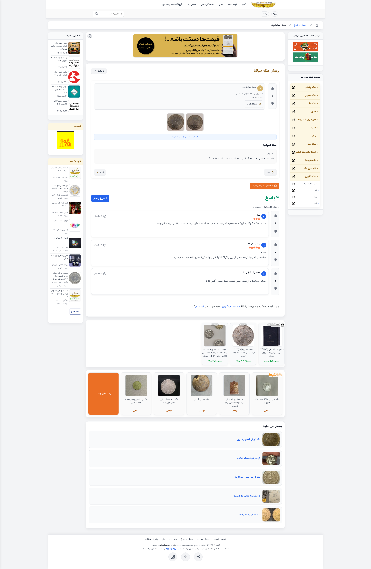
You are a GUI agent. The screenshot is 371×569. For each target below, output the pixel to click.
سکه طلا (312, 104)
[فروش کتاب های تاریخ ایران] (305, 61)
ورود (275, 14)
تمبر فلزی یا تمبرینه (307, 120)
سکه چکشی (310, 87)
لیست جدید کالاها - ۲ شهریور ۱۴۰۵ (59, 59)
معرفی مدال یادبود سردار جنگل (59, 257)
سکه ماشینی (310, 95)
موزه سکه (311, 144)
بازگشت (101, 71)
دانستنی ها (310, 160)
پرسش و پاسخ (187, 539)
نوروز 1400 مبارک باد (61, 238)
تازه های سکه (309, 168)
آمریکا (315, 203)
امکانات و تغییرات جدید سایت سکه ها (59, 169)
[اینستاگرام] (172, 556)
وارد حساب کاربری (230, 306)
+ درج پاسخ (100, 198)
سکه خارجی (310, 177)
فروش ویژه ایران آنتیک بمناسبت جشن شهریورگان (59, 46)
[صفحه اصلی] (317, 25)
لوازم (314, 136)
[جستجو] (96, 14)
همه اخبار (75, 311)
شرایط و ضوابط (219, 539)
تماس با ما (173, 539)
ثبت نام (265, 14)
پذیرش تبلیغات (151, 539)
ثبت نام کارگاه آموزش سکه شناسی (60, 205)
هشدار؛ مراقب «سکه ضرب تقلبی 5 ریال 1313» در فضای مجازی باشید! (59, 278)
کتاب (313, 128)
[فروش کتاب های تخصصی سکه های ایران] (305, 50)
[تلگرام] (198, 556)
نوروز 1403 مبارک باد (60, 220)
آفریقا (315, 190)
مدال (313, 112)
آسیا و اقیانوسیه (310, 184)
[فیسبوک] (185, 556)
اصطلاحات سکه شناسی (305, 152)
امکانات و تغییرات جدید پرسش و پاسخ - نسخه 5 (59, 293)
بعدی (268, 172)
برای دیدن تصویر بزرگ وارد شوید (185, 137)
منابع (163, 539)
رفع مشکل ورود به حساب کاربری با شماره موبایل (60, 188)
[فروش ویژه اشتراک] (185, 46)
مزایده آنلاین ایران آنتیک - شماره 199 (60, 74)
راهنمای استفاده (203, 539)
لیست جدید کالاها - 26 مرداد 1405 (60, 103)
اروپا (315, 197)
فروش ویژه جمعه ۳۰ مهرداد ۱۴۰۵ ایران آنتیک (59, 89)
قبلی (102, 172)
